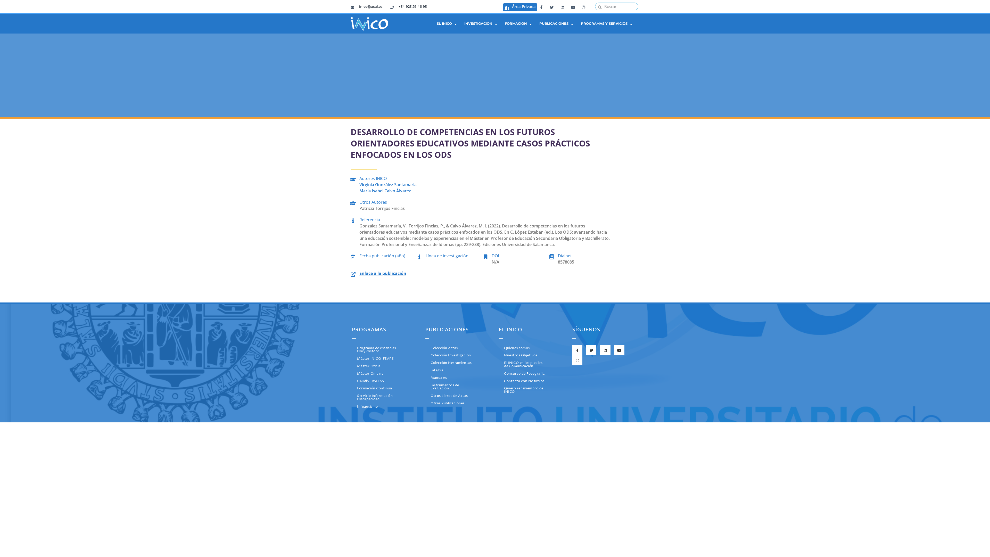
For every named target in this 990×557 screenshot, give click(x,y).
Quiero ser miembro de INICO (523, 390)
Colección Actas (444, 348)
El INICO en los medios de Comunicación (523, 364)
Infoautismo (367, 407)
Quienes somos (517, 348)
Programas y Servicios (604, 24)
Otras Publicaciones (448, 403)
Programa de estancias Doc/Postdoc (376, 350)
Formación (516, 24)
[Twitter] (552, 6)
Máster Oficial (369, 366)
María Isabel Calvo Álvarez (385, 191)
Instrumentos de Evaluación (445, 387)
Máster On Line (370, 374)
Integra (437, 370)
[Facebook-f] (541, 6)
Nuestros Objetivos (520, 355)
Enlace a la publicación (382, 273)
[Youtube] (573, 6)
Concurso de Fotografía (524, 374)
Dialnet (565, 256)
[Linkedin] (562, 6)
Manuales (439, 378)
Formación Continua (374, 388)
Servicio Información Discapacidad (375, 398)
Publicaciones (553, 24)
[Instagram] (583, 6)
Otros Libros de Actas (449, 396)
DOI (495, 256)
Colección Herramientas (451, 363)
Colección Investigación (451, 355)
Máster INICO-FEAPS (375, 359)
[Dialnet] (551, 256)
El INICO (444, 24)
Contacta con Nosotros (524, 381)
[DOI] (485, 256)
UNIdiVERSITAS (370, 381)
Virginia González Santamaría (388, 184)
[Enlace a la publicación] (353, 273)
